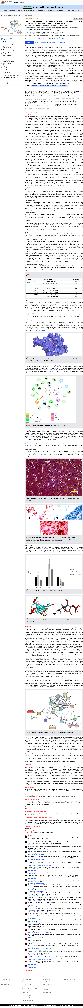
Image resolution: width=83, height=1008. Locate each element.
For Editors (49, 10)
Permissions (62, 42)
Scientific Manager (26, 995)
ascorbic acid (35, 85)
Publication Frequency (6, 987)
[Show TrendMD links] (82, 112)
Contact (3, 981)
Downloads (28, 42)
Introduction (5, 41)
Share (38, 42)
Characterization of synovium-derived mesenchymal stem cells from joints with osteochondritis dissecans (39, 102)
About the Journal (5, 979)
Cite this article (52, 42)
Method (4, 43)
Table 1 (43, 307)
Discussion (5, 66)
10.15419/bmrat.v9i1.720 (58, 38)
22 (54, 680)
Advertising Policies (27, 998)
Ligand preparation (7, 46)
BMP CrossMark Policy (27, 1000)
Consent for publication (8, 80)
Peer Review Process (27, 979)
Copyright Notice (47, 984)
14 (57, 243)
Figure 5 (45, 548)
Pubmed (39, 849)
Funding (4, 74)
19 (62, 649)
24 (36, 746)
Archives (20, 10)
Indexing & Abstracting (69, 979)
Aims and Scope (5, 984)
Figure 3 (32, 434)
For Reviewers (59, 10)
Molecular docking (7, 47)
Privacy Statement (47, 987)
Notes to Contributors (48, 992)
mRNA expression (6, 55)
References (5, 83)
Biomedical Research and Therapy (48, 7)
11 (44, 162)
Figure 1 (27, 322)
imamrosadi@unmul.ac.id (59, 37)
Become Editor (75, 10)
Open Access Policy (27, 981)
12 (48, 174)
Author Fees (46, 989)
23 (60, 683)
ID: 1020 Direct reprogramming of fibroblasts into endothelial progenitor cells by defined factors (39, 106)
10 (81, 160)
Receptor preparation (7, 44)
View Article (32, 840)
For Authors (40, 10)
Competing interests (7, 82)
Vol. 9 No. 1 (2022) (18, 15)
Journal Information (29, 10)
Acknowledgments (7, 71)
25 (53, 748)
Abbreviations (5, 69)
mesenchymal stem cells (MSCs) (48, 85)
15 (78, 310)
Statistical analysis (7, 57)
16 (42, 430)
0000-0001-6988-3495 (46, 37)
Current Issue (12, 10)
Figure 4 (33, 456)
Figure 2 (57, 365)
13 (55, 243)
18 (81, 644)
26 (55, 749)
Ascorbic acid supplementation (10, 53)
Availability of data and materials (10, 75)
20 (51, 661)
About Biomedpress (19, 2)
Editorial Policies (26, 992)
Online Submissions (47, 979)
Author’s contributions (7, 72)
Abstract (4, 39)
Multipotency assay (7, 52)
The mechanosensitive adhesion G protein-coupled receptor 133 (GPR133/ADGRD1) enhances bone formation (66, 105)
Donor (4, 49)
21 (56, 674)
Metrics (44, 42)
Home (5, 10)
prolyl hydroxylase (62, 85)
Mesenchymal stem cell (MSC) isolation (12, 50)
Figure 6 (28, 635)
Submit (68, 10)
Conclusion (5, 68)
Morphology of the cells (8, 61)
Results (4, 58)
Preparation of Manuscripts (49, 981)
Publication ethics (26, 984)
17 (51, 431)
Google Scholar (41, 840)
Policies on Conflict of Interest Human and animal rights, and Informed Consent (29, 988)
